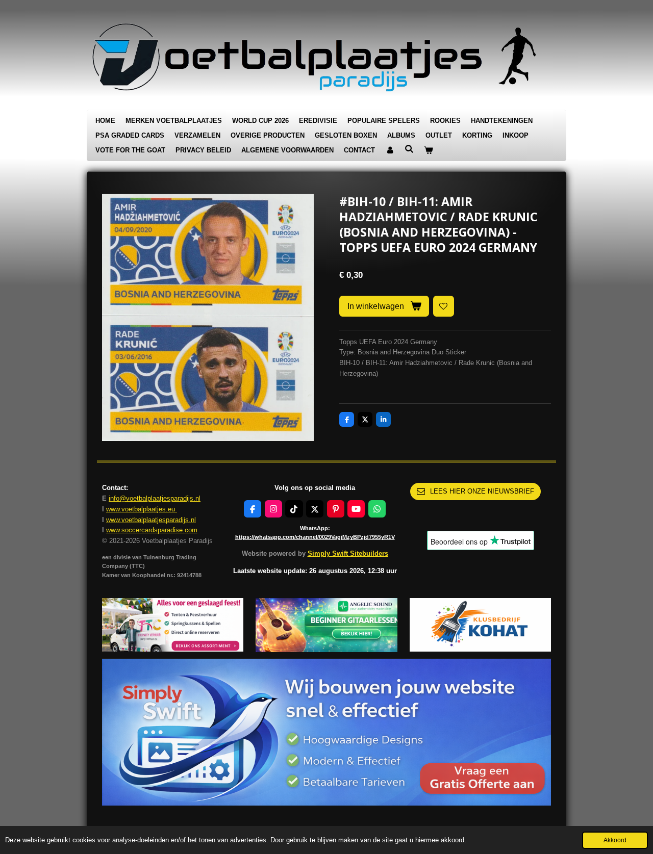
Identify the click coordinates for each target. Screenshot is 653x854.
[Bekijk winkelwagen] (428, 150)
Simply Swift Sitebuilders (348, 553)
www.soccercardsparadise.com (151, 530)
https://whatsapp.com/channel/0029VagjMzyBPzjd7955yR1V (315, 537)
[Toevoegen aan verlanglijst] (443, 306)
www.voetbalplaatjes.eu (141, 509)
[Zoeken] (409, 149)
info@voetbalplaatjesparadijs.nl (154, 498)
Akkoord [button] (615, 840)
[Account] (389, 150)
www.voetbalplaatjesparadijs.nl (151, 520)
